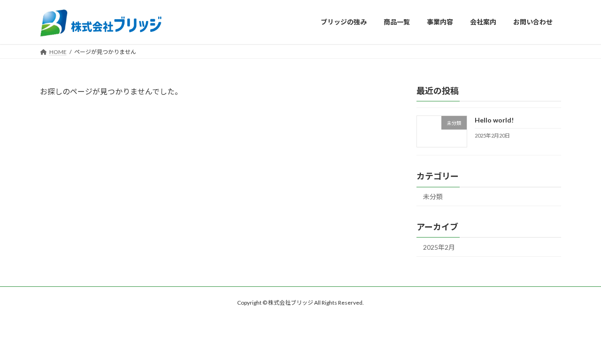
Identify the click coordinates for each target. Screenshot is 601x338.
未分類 (433, 196)
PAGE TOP (578, 319)
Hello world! (494, 120)
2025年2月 (439, 247)
